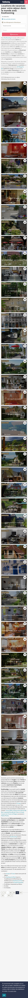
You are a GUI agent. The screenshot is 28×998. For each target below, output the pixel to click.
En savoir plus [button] (12, 991)
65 (3, 895)
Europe (19, 803)
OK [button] (4, 995)
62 (14, 892)
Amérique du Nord (11, 877)
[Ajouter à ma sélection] (24, 83)
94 (8, 895)
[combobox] (14, 26)
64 (20, 892)
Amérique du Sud (17, 880)
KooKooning (7, 38)
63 (17, 892)
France (13, 873)
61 (10, 892)
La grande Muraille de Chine (11, 812)
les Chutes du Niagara (12, 814)
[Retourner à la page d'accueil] (6, 2)
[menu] (26, 2)
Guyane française (18, 882)
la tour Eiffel (9, 810)
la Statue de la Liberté (18, 810)
